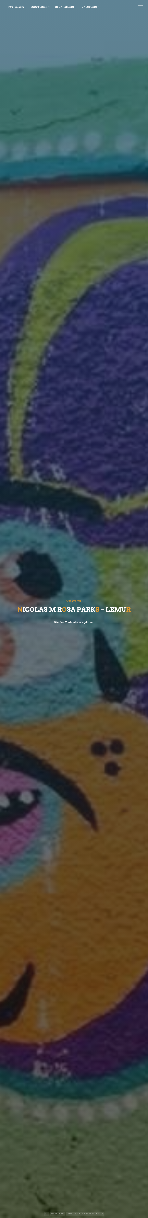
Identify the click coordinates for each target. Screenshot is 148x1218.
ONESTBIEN (73, 601)
